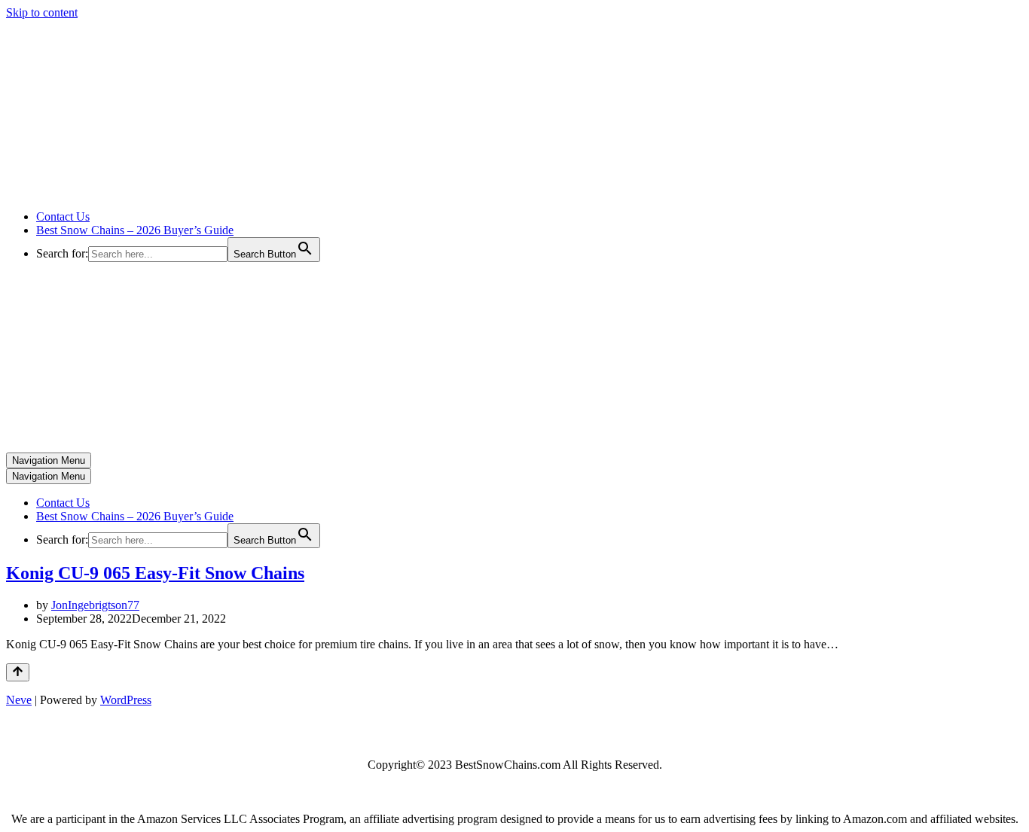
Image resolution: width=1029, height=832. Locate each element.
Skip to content (42, 12)
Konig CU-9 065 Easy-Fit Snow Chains (155, 573)
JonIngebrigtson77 (95, 605)
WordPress (125, 699)
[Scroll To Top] (17, 672)
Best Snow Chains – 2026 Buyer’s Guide (135, 230)
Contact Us (63, 216)
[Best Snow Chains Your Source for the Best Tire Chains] (159, 190)
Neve (19, 699)
